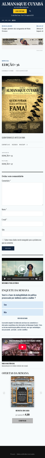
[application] (22, 269)
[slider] (20, 278)
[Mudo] (36, 279)
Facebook (15, 145)
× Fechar (41, 43)
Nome (4, 209)
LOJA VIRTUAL (19, 11)
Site (3, 229)
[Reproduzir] (5, 279)
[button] (22, 269)
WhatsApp (22, 145)
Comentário (6, 180)
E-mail (4, 219)
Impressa (5, 61)
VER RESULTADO (22, 318)
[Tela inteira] (40, 279)
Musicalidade (7, 26)
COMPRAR (22, 420)
